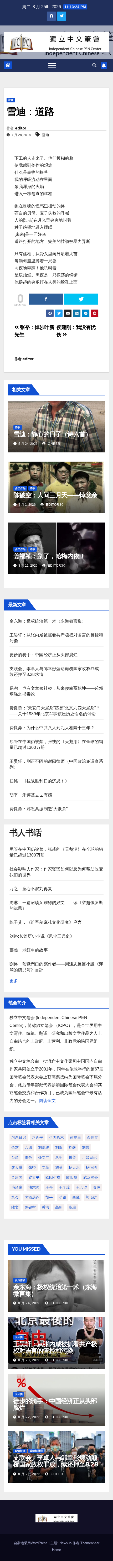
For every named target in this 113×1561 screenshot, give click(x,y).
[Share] (46, 299)
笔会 (15, 1197)
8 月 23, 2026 (29, 1360)
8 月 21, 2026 (29, 1474)
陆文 (15, 1207)
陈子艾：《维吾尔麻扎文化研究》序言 (45, 922)
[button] (94, 65)
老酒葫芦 (32, 1197)
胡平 (49, 1197)
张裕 (32, 1167)
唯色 (28, 1157)
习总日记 (18, 1137)
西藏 (76, 1197)
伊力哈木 (56, 1137)
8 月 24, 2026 (29, 1303)
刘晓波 (43, 1147)
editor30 (54, 505)
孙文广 (43, 1157)
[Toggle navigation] (52, 65)
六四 (28, 1147)
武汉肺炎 (90, 1177)
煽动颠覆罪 (36, 1450)
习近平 (37, 1137)
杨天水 (74, 1167)
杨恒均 (91, 1167)
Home (56, 1550)
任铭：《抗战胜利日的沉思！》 (39, 781)
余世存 (92, 1137)
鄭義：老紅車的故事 (28, 950)
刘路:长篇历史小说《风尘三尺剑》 (41, 936)
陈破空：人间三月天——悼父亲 (55, 495)
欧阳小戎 (52, 1177)
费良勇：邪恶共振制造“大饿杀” (38, 809)
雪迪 (45, 135)
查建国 (16, 1177)
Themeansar (89, 1543)
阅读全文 (47, 1100)
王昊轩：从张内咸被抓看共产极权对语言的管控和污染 (55, 1347)
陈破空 (30, 1207)
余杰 (15, 1147)
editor (20, 128)
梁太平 (33, 1177)
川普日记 (89, 1157)
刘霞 (85, 1147)
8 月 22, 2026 (29, 1417)
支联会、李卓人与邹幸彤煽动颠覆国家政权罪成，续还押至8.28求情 (55, 1464)
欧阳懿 (71, 1177)
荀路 (62, 1197)
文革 (45, 1167)
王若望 (81, 1187)
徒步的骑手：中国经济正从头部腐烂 (43, 654)
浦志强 (33, 1187)
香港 (45, 1207)
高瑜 (72, 1207)
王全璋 (64, 1187)
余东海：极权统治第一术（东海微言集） (47, 621)
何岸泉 (75, 1137)
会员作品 (20, 488)
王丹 (49, 1187)
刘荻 (72, 1147)
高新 (59, 1207)
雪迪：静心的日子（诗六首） (52, 434)
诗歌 (10, 99)
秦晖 (96, 1187)
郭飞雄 (91, 1197)
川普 (72, 1157)
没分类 (19, 1337)
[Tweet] (81, 299)
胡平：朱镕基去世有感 (30, 795)
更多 (13, 981)
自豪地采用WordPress (31, 1543)
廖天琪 (16, 1167)
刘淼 (59, 1147)
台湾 (15, 1157)
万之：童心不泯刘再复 (30, 888)
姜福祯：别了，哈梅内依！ (49, 556)
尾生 (59, 1157)
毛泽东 (16, 1187)
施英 (59, 1167)
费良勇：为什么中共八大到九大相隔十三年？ (52, 727)
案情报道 (20, 1450)
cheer (53, 444)
